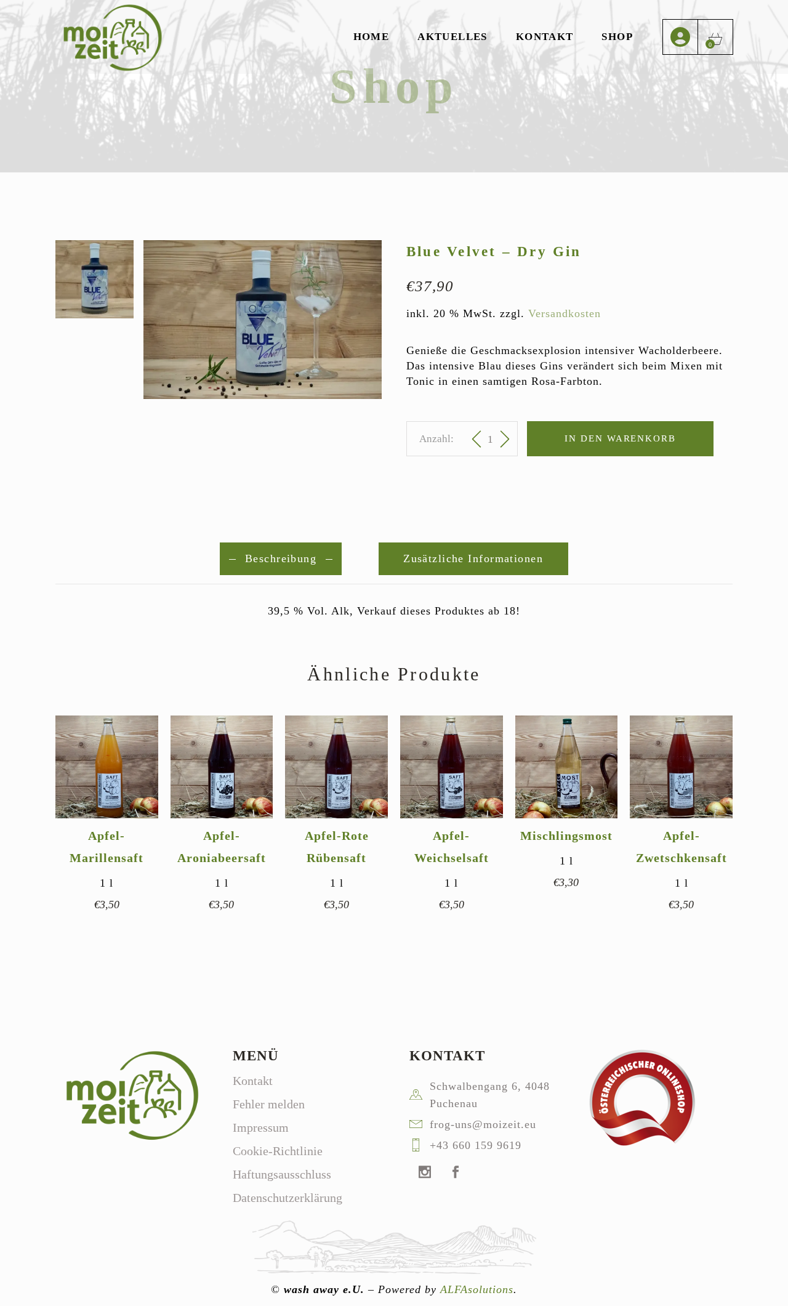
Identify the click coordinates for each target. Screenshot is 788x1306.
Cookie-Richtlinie (278, 1151)
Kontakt (253, 1080)
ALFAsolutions (476, 1289)
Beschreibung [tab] (280, 558)
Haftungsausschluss (282, 1174)
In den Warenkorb (620, 438)
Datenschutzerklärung (287, 1197)
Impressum (261, 1127)
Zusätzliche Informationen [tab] (473, 558)
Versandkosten (564, 313)
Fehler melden (269, 1104)
